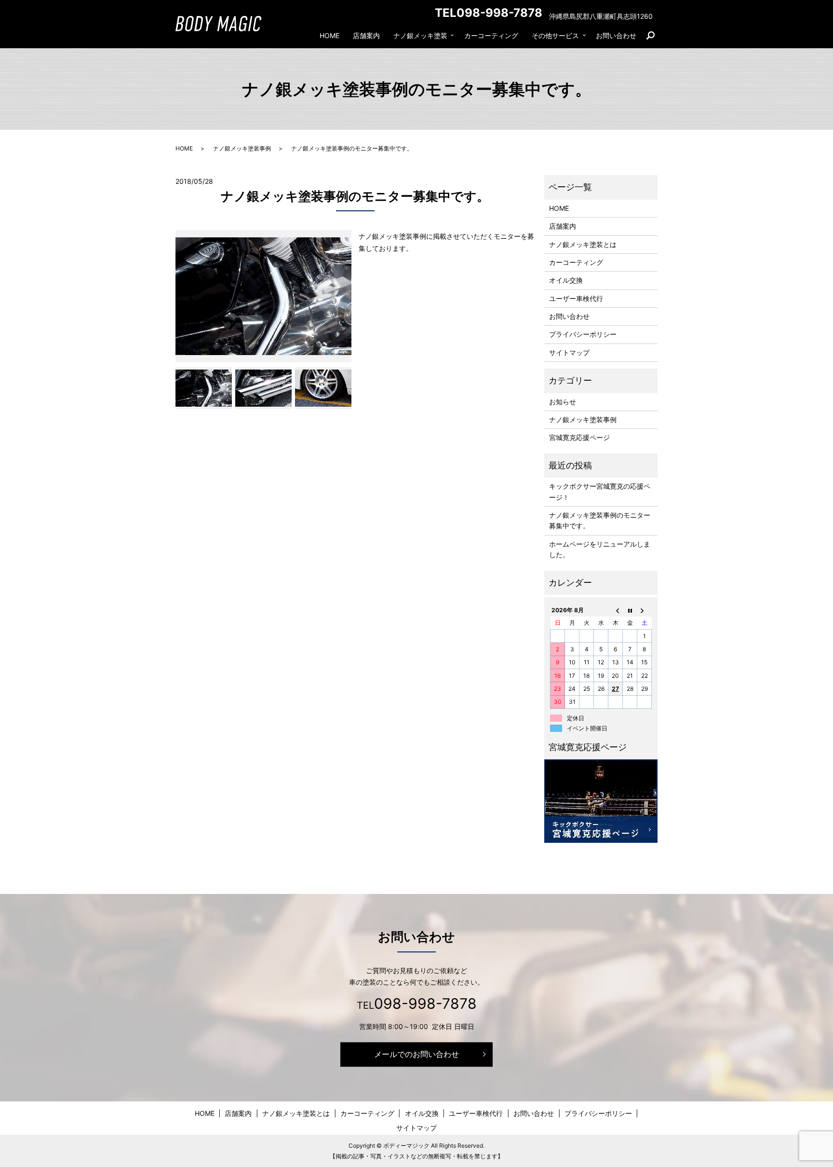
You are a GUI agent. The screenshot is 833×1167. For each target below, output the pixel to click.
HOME (329, 35)
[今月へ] (630, 610)
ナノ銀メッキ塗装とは (583, 244)
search (654, 36)
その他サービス (555, 35)
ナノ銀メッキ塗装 (420, 35)
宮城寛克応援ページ (579, 437)
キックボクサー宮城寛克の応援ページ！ (599, 491)
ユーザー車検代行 (576, 298)
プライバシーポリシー (583, 334)
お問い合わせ (616, 35)
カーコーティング (491, 35)
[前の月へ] (615, 610)
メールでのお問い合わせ (416, 1054)
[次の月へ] (644, 610)
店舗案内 (366, 35)
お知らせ (562, 402)
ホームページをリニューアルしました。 (599, 549)
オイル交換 (566, 280)
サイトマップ (569, 352)
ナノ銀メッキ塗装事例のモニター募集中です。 (599, 520)
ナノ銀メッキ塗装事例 (242, 148)
